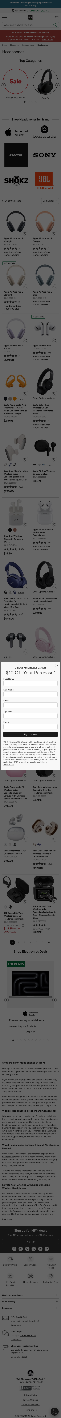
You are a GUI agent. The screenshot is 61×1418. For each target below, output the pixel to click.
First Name (8, 679)
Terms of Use (8, 765)
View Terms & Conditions (28, 744)
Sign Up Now (30, 734)
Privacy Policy (39, 762)
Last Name (8, 690)
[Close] (56, 665)
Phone (6, 722)
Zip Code (7, 712)
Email (5, 701)
